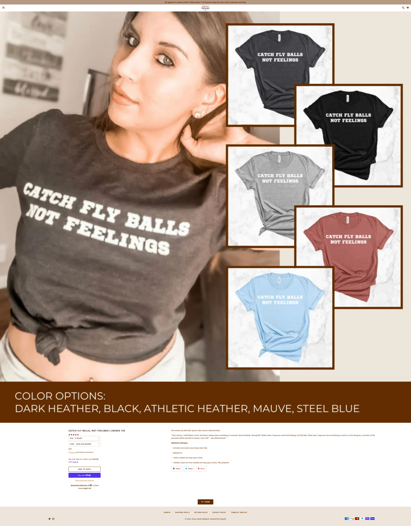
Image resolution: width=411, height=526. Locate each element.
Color (72, 444)
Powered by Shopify (218, 519)
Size (71, 438)
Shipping (72, 452)
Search (167, 512)
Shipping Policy (182, 512)
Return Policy (201, 512)
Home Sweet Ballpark (200, 519)
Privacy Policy (219, 512)
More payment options (84, 480)
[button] (73, 435)
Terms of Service (239, 512)
